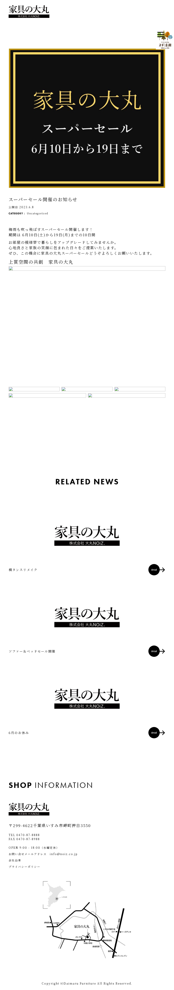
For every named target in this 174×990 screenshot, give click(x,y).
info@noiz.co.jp (64, 854)
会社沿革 (15, 860)
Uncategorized (37, 213)
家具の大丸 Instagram (32, 408)
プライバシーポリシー (24, 866)
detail (154, 569)
